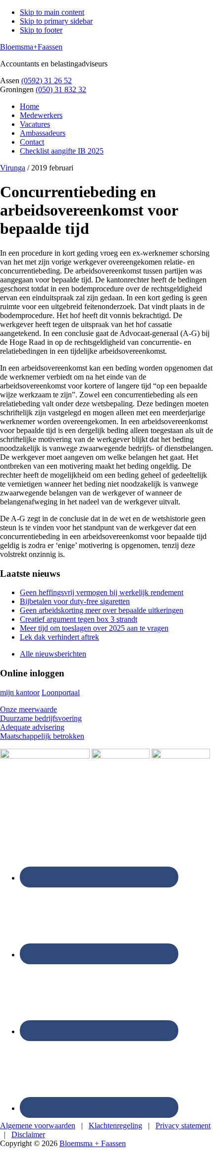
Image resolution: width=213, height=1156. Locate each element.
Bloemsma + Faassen (92, 1143)
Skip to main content (52, 12)
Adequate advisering (32, 727)
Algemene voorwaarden (37, 1125)
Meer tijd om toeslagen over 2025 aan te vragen (94, 628)
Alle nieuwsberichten (53, 654)
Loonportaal (61, 692)
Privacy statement (183, 1125)
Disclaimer (28, 1134)
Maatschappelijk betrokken (42, 736)
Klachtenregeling (115, 1125)
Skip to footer (41, 30)
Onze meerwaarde (28, 709)
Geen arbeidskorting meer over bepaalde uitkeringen (101, 610)
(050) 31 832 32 (61, 89)
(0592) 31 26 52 (46, 80)
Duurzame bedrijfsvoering (41, 718)
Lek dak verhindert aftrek (59, 637)
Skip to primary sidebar (56, 21)
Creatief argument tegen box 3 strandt (78, 619)
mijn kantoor (20, 692)
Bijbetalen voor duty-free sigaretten (75, 601)
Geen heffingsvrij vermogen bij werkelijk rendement (101, 592)
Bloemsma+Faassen (31, 47)
